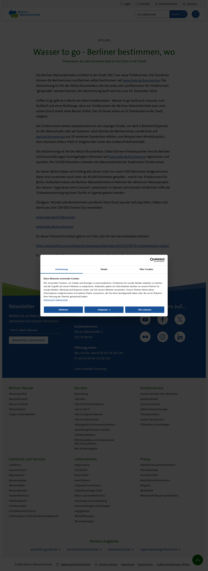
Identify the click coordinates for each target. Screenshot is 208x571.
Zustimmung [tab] (61, 269)
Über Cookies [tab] (146, 269)
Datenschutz (61, 300)
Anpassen (103, 309)
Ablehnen (63, 309)
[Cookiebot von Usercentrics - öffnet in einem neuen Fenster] (152, 260)
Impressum (49, 300)
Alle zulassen (144, 309)
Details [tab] (104, 269)
